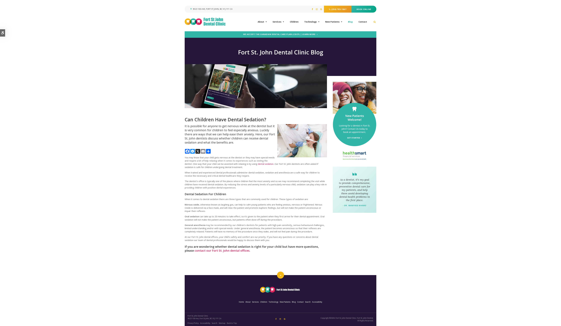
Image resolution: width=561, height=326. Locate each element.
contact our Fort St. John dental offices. (222, 251)
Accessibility (317, 302)
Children (294, 21)
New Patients (332, 21)
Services (277, 21)
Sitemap (222, 323)
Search (308, 302)
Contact (363, 21)
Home (241, 302)
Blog (350, 21)
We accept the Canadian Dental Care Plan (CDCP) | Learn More (279, 34)
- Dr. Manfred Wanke (355, 205)
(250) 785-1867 (338, 9)
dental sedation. (266, 163)
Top (280, 275)
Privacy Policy (193, 323)
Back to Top (232, 323)
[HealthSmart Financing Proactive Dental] (354, 155)
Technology (310, 21)
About (261, 21)
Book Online (364, 9)
